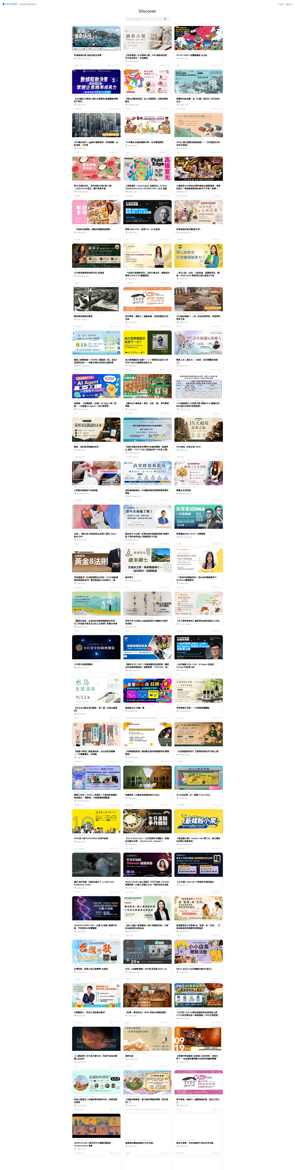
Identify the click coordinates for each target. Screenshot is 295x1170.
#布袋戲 (77, 979)
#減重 (179, 935)
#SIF (178, 65)
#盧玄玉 (180, 370)
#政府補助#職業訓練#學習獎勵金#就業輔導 (141, 718)
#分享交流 (78, 1022)
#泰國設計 (129, 370)
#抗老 (128, 500)
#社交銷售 (78, 587)
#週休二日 (180, 587)
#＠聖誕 (180, 239)
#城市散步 (180, 457)
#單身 (128, 1022)
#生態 (76, 718)
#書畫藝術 (78, 761)
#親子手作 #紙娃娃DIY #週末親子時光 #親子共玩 (143, 1109)
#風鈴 (128, 631)
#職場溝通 (129, 935)
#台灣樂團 (180, 805)
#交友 (76, 1066)
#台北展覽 (129, 196)
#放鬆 (128, 1153)
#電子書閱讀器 (79, 457)
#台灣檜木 (78, 326)
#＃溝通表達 (79, 1153)
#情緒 (179, 1109)
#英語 (179, 283)
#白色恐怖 (78, 370)
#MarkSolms (79, 1109)
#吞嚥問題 (78, 500)
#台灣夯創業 (130, 544)
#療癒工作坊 (79, 805)
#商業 (179, 544)
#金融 (128, 979)
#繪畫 (76, 544)
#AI (127, 239)
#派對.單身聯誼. (182, 196)
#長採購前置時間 (132, 457)
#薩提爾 (180, 761)
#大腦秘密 (129, 283)
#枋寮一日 (78, 65)
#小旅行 (128, 1066)
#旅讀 (179, 1066)
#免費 (128, 152)
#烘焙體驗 (129, 848)
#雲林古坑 (180, 631)
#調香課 (128, 65)
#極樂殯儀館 (181, 109)
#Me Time (180, 718)
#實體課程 (78, 109)
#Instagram (130, 892)
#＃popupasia (79, 848)
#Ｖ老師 (77, 239)
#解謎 (179, 152)
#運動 (128, 326)
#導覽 (76, 152)
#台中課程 (129, 674)
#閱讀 (76, 631)
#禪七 (128, 587)
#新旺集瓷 (180, 1153)
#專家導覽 (129, 413)
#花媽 (128, 109)
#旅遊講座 (129, 805)
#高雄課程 (180, 848)
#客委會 (77, 196)
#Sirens (77, 892)
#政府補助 (129, 761)
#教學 (76, 283)
